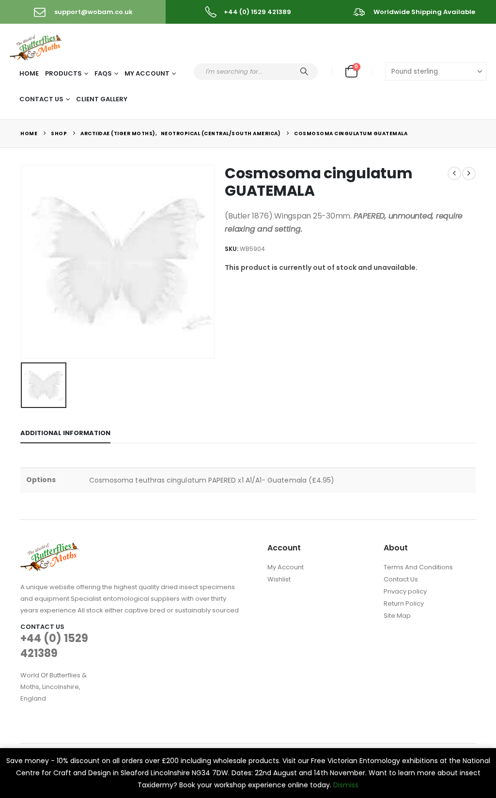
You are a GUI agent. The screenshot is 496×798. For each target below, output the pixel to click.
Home (29, 73)
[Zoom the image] (49, 548)
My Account (147, 73)
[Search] (304, 71)
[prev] (454, 173)
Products (63, 73)
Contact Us (41, 99)
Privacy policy (405, 591)
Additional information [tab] (65, 433)
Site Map (397, 615)
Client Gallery (101, 99)
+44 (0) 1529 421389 (54, 646)
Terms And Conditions (418, 567)
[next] (469, 173)
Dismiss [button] (345, 785)
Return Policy (404, 603)
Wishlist (279, 579)
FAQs (103, 73)
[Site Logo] (36, 46)
